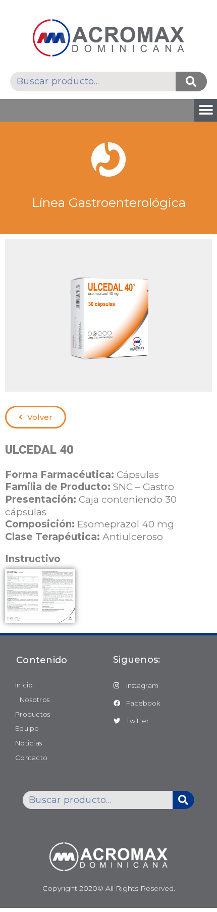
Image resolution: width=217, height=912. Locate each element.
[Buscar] (191, 81)
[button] (205, 110)
